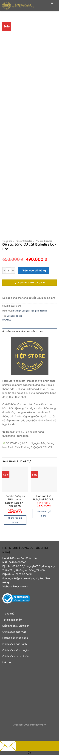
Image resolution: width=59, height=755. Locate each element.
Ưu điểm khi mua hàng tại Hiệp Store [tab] (22, 331)
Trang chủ (7, 241)
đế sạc (19, 315)
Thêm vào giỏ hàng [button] (15, 520)
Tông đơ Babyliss (24, 241)
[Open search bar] (29, 752)
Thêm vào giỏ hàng (33, 270)
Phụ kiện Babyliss (44, 241)
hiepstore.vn (20, 586)
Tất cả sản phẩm (12, 619)
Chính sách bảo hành (14, 644)
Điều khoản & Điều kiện (15, 625)
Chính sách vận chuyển (15, 650)
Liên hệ (6, 662)
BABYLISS (6, 319)
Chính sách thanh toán (15, 656)
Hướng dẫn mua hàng (15, 637)
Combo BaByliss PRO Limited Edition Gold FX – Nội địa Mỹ (15, 500)
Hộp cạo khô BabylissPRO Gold (43, 497)
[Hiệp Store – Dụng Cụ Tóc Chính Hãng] (24, 5)
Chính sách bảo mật (14, 631)
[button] (54, 10)
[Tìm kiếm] (52, 3)
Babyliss (11, 315)
